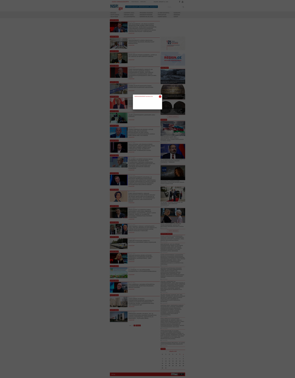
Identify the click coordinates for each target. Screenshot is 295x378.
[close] (160, 96)
